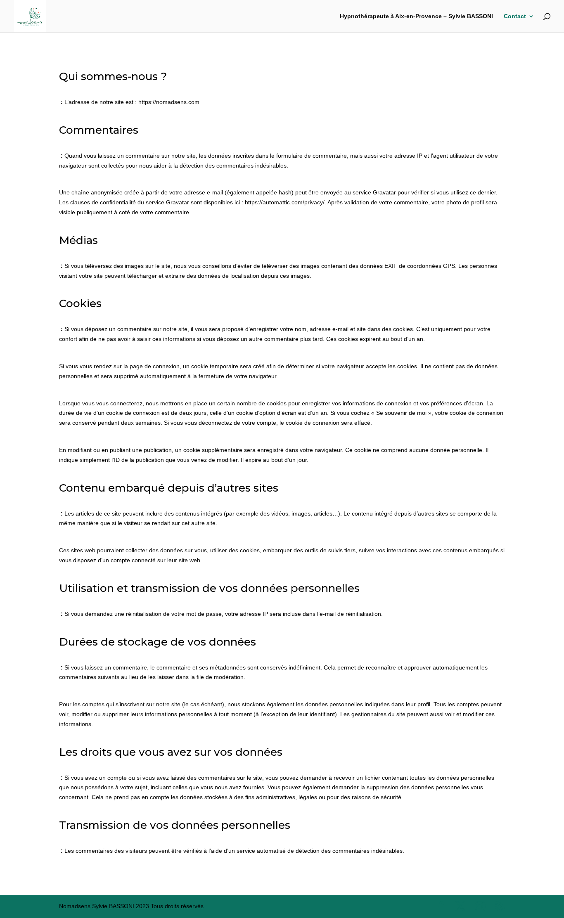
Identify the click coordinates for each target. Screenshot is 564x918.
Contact (515, 16)
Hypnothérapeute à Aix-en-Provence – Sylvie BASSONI (416, 16)
